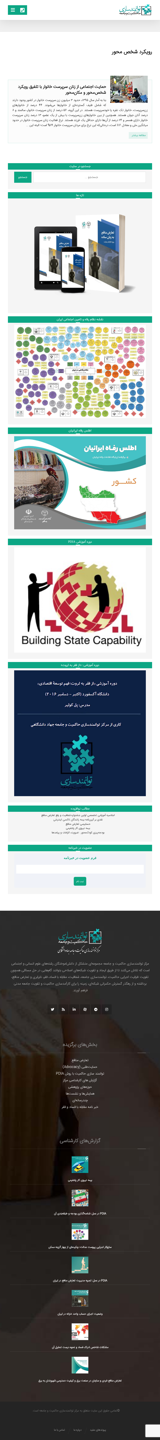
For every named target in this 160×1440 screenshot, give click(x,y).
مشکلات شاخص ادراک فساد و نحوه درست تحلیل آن (80, 1347)
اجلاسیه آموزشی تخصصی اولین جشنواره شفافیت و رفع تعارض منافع (78, 815)
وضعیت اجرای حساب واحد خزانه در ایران (80, 1314)
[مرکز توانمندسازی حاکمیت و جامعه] (135, 9)
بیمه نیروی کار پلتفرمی (78, 828)
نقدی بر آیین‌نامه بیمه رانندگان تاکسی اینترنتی (78, 819)
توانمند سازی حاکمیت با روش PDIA (80, 1074)
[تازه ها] (80, 253)
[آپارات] (85, 1009)
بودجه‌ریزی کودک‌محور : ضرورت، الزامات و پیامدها (78, 832)
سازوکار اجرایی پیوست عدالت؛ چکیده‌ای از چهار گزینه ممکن (80, 1247)
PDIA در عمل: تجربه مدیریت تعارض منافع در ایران (80, 1280)
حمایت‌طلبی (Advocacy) (80, 1067)
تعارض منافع (80, 1060)
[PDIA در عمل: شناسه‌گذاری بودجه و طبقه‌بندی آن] (80, 1198)
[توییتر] (53, 1009)
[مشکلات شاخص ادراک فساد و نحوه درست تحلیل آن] (80, 1331)
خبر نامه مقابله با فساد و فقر (80, 1107)
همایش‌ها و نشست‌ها (80, 1094)
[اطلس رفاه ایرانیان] (80, 482)
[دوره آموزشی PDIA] (80, 600)
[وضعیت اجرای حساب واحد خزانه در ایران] (80, 1298)
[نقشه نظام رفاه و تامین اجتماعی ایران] (80, 371)
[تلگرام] (96, 1009)
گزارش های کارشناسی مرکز (80, 1080)
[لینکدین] (74, 1009)
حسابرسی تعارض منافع (78, 824)
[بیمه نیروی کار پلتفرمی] (80, 1164)
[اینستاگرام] (107, 1009)
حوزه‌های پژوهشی (80, 1087)
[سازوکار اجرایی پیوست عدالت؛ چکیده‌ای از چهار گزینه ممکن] (80, 1231)
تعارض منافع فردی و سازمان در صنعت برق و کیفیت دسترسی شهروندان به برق (80, 1380)
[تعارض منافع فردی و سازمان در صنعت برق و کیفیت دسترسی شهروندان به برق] (80, 1365)
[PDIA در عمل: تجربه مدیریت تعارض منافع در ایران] (80, 1265)
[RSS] (63, 1009)
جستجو (22, 177)
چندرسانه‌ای (80, 1100)
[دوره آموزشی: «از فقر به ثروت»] (80, 733)
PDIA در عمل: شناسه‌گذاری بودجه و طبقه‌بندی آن (80, 1213)
